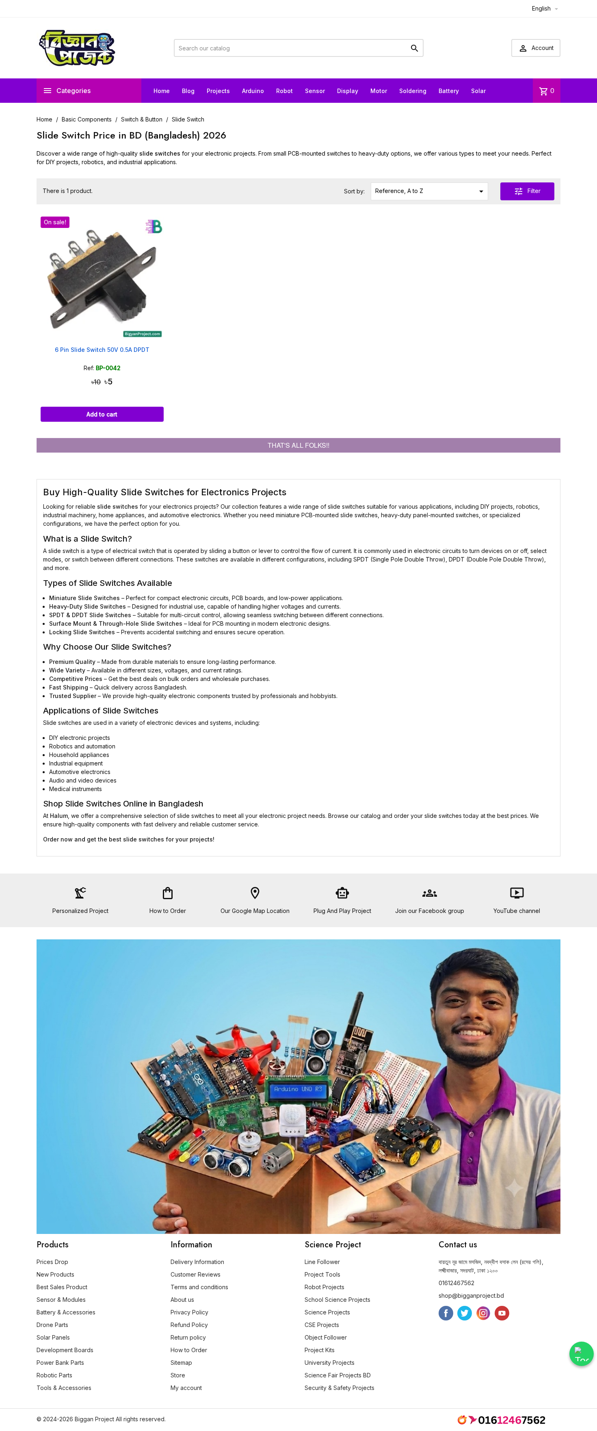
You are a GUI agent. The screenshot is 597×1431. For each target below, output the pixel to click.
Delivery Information (197, 1261)
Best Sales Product (62, 1287)
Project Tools (322, 1274)
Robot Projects (324, 1287)
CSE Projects (322, 1324)
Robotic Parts (54, 1375)
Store (178, 1375)
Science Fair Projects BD (338, 1375)
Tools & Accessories (64, 1387)
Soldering (412, 90)
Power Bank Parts (60, 1362)
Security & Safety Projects (339, 1387)
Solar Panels (53, 1337)
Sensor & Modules (61, 1299)
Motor (378, 90)
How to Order (189, 1349)
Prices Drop (52, 1261)
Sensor (315, 90)
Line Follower (322, 1261)
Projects (218, 90)
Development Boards (65, 1349)
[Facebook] (446, 1313)
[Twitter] (464, 1313)
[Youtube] (502, 1313)
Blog (188, 90)
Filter (527, 191)
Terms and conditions (199, 1287)
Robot (284, 90)
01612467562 (456, 1282)
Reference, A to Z (430, 191)
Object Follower (326, 1337)
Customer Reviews (196, 1274)
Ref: (89, 367)
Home (162, 90)
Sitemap (181, 1362)
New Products (55, 1274)
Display (347, 90)
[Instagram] (483, 1313)
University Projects (330, 1362)
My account (186, 1387)
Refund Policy (189, 1324)
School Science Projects (337, 1299)
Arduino (253, 90)
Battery (449, 90)
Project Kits (320, 1349)
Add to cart (102, 414)
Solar (478, 90)
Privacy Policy (189, 1312)
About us (182, 1299)
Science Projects (327, 1312)
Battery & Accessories (66, 1312)
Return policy (188, 1337)
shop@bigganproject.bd (471, 1295)
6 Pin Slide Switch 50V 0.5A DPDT (102, 349)
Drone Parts (52, 1324)
